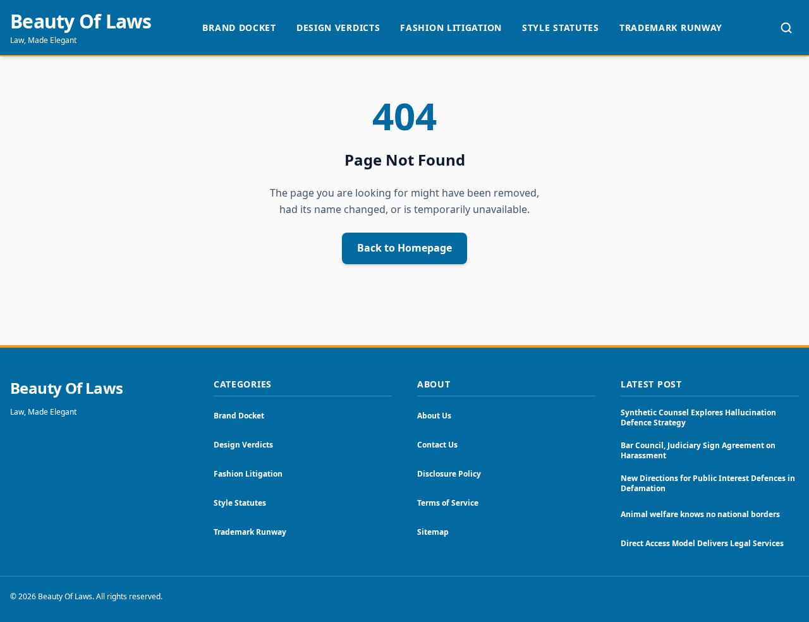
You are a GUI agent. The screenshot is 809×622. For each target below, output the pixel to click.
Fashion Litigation (451, 27)
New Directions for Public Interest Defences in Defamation (708, 483)
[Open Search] (786, 27)
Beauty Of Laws (81, 21)
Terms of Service (447, 502)
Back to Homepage (404, 248)
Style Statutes (560, 27)
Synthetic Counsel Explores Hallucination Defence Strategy (698, 417)
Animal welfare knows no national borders (700, 514)
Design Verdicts (338, 27)
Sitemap (433, 532)
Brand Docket (239, 27)
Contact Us (437, 444)
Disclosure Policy (449, 473)
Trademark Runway (670, 27)
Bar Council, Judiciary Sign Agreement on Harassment (698, 450)
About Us (434, 415)
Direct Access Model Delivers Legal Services (702, 543)
